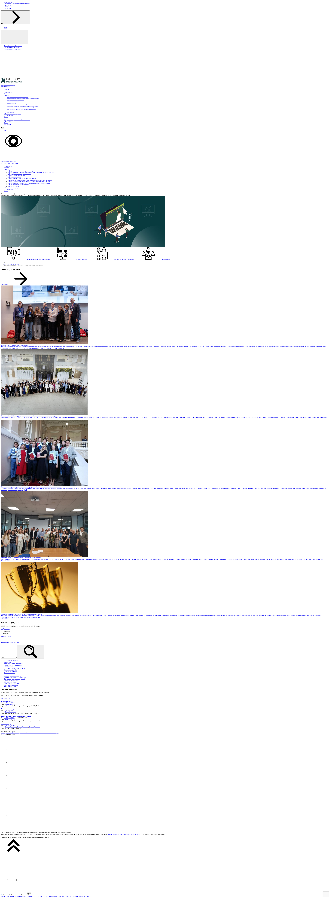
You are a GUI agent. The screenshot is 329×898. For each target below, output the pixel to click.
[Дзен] (20, 775)
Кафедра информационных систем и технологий (17, 104)
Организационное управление (10, 708)
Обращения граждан (10, 682)
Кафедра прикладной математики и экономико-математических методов (21, 109)
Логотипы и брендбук (10, 670)
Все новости (4, 284)
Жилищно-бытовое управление (13, 663)
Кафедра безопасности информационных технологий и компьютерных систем (23, 98)
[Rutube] (20, 802)
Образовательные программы (12, 114)
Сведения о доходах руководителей (14, 679)
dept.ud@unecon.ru (10, 712)
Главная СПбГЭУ (9, 2)
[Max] (20, 815)
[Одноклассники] (20, 788)
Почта (6, 6)
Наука (6, 117)
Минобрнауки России (10, 686)
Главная (6, 89)
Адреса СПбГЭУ (6, 698)
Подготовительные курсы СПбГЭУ (14, 668)
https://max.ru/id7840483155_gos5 (10, 642)
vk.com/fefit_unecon (6, 636)
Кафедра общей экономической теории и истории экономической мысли (21, 107)
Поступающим (8, 115)
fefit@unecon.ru (5, 629)
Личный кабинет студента (11, 47)
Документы (87, 896)
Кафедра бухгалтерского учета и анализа (15, 100)
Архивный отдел (6, 724)
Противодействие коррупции (12, 676)
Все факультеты (5, 86)
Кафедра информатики (11, 103)
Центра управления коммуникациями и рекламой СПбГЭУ (125, 834)
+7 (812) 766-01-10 (9, 725)
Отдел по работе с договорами (13, 665)
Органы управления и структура (74, 896)
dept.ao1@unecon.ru (10, 727)
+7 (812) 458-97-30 (9, 718)
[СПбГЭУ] (13, 829)
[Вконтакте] (20, 749)
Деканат (6, 94)
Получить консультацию (11, 685)
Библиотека (7, 662)
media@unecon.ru (10, 719)
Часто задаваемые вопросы (12, 683)
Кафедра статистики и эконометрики (14, 110)
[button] (14, 37)
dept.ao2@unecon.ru (22, 727)
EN (5, 26)
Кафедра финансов (10, 112)
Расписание (7, 8)
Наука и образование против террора (15, 677)
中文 (5, 28)
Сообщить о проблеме (10, 671)
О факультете (8, 92)
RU (2, 23)
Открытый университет (11, 680)
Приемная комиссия (7, 701)
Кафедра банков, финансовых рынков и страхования (17, 97)
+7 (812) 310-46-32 (9, 710)
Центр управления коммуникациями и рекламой (16, 716)
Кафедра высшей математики (13, 101)
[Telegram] (20, 762)
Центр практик (8, 666)
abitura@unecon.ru (10, 704)
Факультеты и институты (8, 85)
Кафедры (6, 95)
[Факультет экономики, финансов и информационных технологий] (12, 83)
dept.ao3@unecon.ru (34, 727)
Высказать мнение (9, 673)
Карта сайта (7, 5)
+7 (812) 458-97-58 (9, 702)
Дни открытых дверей (7, 896)
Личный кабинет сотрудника (12, 49)
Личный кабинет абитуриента (13, 46)
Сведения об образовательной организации (17, 3)
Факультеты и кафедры (50, 896)
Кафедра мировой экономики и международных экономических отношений (22, 106)
